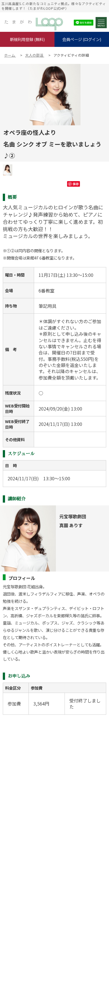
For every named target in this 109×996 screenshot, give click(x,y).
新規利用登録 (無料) (27, 39)
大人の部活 (34, 55)
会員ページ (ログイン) (81, 39)
